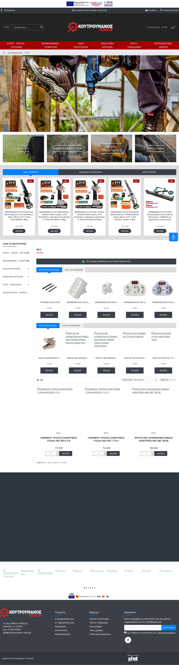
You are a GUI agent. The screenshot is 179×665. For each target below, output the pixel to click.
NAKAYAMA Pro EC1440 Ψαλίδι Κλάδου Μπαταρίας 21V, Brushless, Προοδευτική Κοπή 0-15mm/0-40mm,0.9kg (54, 216)
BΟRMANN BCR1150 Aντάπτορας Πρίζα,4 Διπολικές (78, 302)
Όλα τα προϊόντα (74, 269)
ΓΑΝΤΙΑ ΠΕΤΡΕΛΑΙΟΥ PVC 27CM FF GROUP (135, 358)
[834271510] (1, 10)
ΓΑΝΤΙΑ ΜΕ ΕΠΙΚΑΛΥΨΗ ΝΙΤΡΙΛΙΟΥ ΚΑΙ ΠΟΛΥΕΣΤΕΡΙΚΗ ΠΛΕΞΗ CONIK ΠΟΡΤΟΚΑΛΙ (106, 358)
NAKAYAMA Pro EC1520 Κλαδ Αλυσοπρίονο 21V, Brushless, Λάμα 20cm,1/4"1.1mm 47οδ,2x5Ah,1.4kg (19, 216)
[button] (84, 587)
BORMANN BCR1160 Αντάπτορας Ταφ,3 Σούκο (106, 302)
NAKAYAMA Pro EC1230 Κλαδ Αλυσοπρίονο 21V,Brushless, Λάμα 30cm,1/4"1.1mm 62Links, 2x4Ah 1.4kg (124, 216)
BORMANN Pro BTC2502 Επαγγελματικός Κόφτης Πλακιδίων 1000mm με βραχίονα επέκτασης (160, 216)
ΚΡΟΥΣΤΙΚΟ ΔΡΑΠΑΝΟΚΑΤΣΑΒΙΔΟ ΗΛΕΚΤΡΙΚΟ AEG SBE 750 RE (154, 439)
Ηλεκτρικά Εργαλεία (49, 269)
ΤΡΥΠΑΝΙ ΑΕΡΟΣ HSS (50, 302)
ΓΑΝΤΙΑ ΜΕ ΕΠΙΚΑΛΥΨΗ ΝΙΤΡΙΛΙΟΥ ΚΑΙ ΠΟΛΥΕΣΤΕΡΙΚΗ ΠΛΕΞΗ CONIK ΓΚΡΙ (78, 358)
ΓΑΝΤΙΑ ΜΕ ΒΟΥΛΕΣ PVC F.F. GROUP (49, 358)
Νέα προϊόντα (30, 172)
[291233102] (128, 640)
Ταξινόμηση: (127, 380)
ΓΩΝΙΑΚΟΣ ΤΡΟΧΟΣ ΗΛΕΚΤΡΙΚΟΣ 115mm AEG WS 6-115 (58, 439)
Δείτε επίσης (149, 172)
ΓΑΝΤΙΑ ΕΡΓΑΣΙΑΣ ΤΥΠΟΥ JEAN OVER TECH (163, 358)
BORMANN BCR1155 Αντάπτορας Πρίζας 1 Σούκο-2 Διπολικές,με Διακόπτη (135, 302)
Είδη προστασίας (48, 325)
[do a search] (41, 27)
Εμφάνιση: (165, 380)
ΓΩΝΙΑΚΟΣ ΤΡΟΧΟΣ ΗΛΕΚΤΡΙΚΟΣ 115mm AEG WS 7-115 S (106, 439)
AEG (58, 432)
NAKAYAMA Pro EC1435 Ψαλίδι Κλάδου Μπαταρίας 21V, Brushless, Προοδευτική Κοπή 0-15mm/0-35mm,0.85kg (89, 216)
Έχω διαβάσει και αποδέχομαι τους (151, 632)
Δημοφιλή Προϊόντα (90, 172)
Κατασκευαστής (15, 52)
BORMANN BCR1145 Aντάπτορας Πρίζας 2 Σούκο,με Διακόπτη (163, 302)
